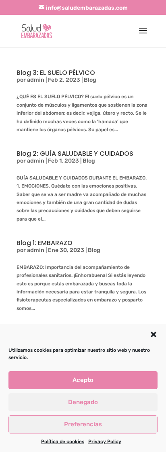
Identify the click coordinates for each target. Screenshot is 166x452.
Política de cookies (62, 441)
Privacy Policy (104, 441)
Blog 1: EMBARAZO (45, 243)
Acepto (83, 380)
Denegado (83, 402)
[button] (153, 334)
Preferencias (83, 424)
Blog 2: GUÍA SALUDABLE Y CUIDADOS (75, 153)
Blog (90, 79)
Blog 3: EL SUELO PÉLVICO (56, 72)
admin (35, 79)
